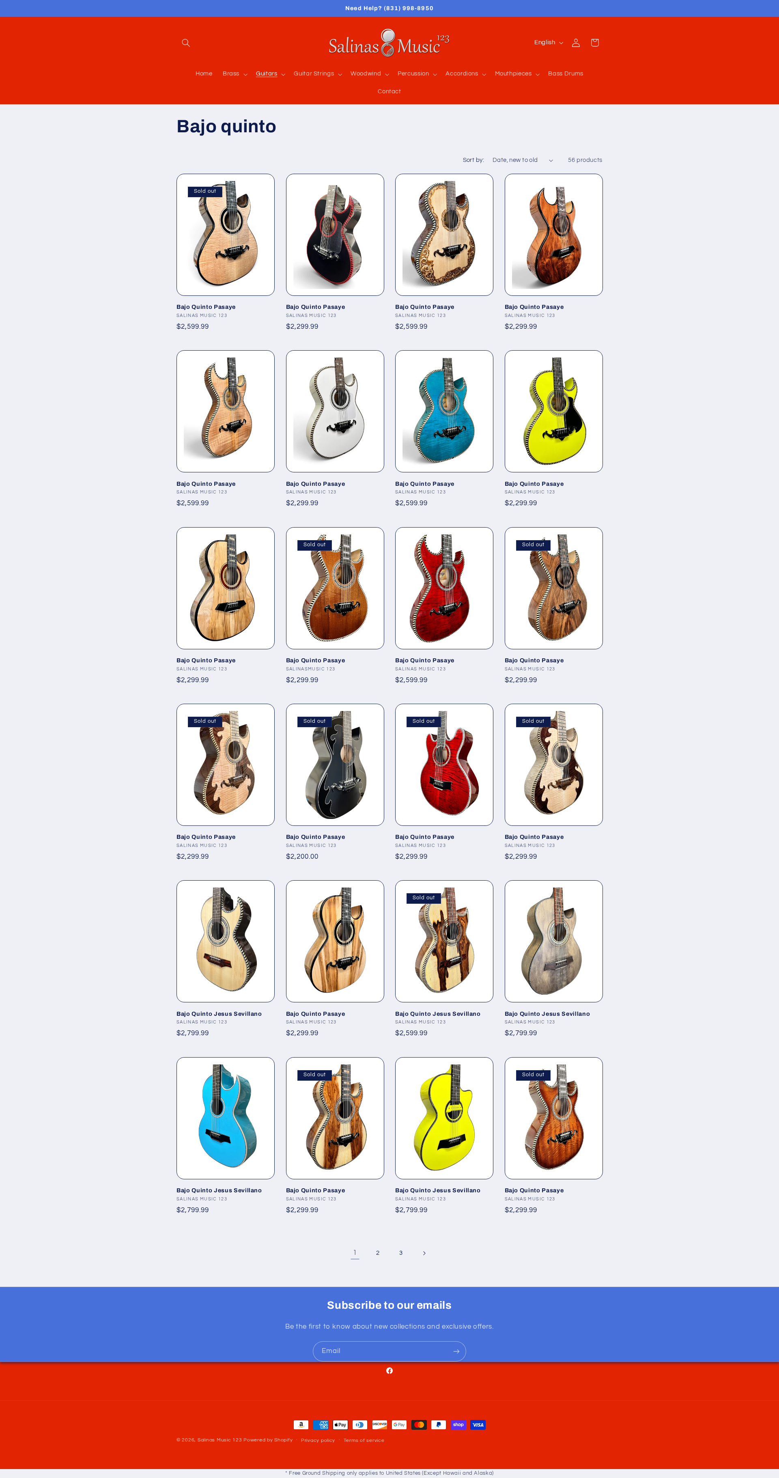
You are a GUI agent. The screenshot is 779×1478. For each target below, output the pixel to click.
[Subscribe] (456, 1351)
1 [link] (355, 1252)
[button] (185, 42)
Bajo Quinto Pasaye (206, 307)
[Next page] (424, 1253)
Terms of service (364, 1440)
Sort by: (473, 160)
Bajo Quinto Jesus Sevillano (219, 1013)
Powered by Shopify (268, 1440)
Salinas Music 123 (220, 1440)
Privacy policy (318, 1440)
